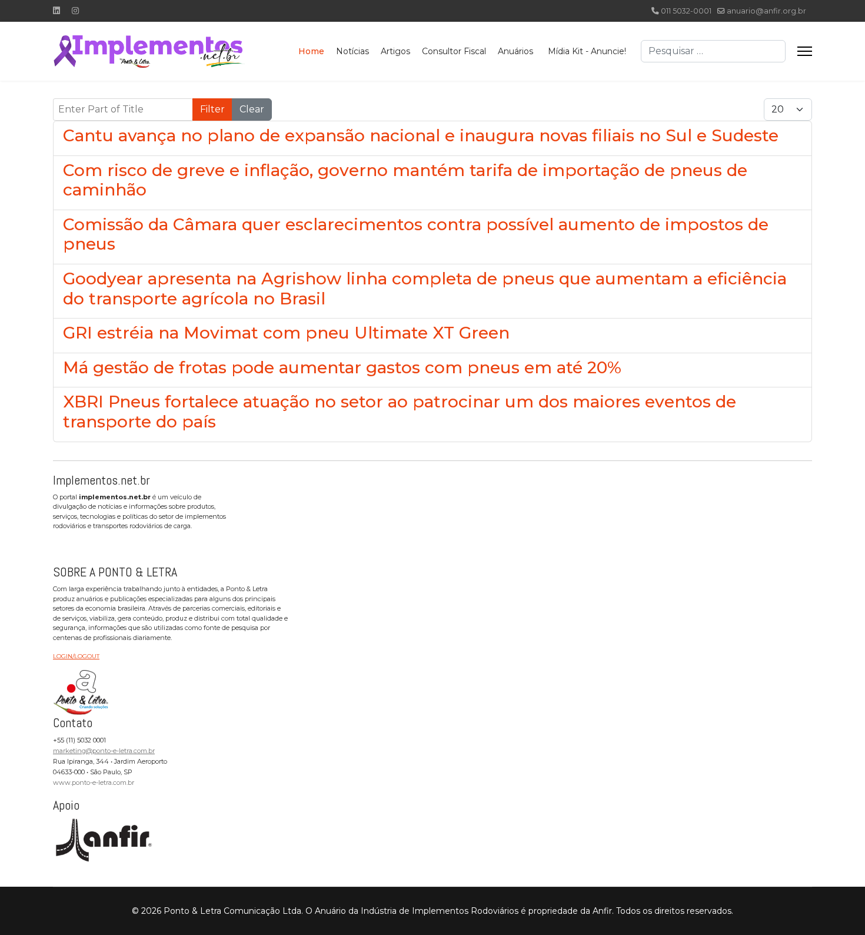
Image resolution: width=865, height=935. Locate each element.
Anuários (515, 51)
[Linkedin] (56, 10)
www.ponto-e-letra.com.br (93, 782)
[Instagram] (75, 10)
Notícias (352, 51)
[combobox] (713, 51)
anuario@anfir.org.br (766, 10)
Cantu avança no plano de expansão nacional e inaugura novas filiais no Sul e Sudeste (420, 135)
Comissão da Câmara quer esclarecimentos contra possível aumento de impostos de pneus (415, 234)
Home (311, 51)
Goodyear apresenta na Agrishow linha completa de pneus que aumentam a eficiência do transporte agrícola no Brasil (425, 288)
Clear (251, 109)
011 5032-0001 (686, 10)
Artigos (395, 51)
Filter (212, 109)
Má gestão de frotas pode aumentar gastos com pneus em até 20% (342, 367)
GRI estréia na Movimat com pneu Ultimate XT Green (286, 333)
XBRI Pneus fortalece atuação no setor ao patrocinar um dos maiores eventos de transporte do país (399, 412)
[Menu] (804, 51)
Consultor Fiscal (454, 51)
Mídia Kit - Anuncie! (587, 51)
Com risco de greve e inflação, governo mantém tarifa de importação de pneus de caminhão (405, 180)
